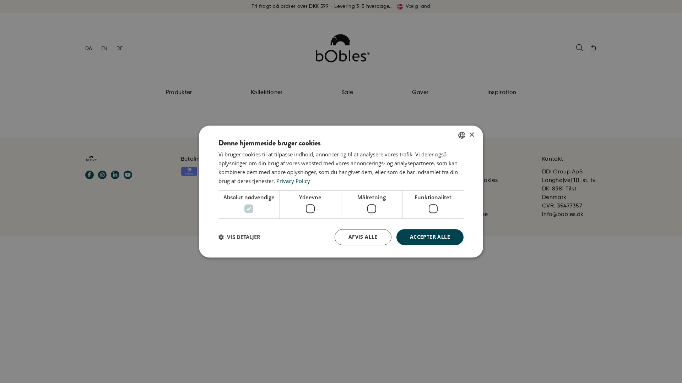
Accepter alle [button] (430, 236)
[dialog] (341, 191)
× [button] (471, 135)
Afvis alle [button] (363, 236)
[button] (239, 237)
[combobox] (461, 135)
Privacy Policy (293, 180)
